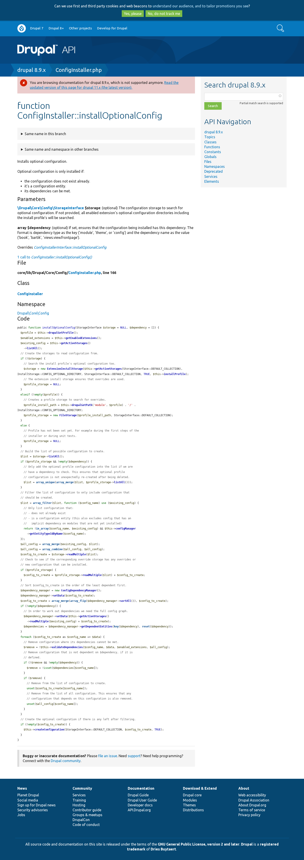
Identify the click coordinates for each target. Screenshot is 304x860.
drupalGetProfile (61, 332)
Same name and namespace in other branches (62, 149)
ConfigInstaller (30, 294)
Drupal (247, 844)
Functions (212, 147)
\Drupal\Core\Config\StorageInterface (50, 208)
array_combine (52, 549)
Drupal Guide (138, 795)
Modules (190, 800)
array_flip (78, 600)
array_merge (64, 482)
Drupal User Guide (142, 800)
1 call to (54, 257)
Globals (210, 157)
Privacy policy (249, 815)
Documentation (141, 788)
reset (146, 626)
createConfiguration (49, 729)
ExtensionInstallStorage (65, 368)
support (134, 756)
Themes (189, 805)
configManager (126, 528)
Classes (210, 142)
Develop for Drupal (112, 28)
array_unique (45, 482)
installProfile (175, 374)
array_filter (42, 503)
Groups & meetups (87, 815)
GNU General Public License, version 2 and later (198, 844)
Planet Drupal (28, 795)
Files (207, 162)
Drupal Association (253, 800)
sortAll (125, 600)
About (243, 788)
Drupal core (192, 795)
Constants (212, 152)
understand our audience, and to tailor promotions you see (200, 6)
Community (82, 788)
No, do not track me (164, 14)
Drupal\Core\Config (33, 313)
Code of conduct (86, 825)
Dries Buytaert (163, 849)
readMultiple (76, 554)
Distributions (193, 810)
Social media (27, 800)
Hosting (79, 805)
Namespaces (214, 166)
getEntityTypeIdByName (46, 533)
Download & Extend (200, 788)
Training (79, 800)
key (116, 626)
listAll (32, 348)
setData (58, 595)
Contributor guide (87, 810)
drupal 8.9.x (31, 70)
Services (210, 176)
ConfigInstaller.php (79, 70)
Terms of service (251, 810)
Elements (211, 181)
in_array (42, 528)
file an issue (107, 756)
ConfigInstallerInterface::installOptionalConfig (70, 247)
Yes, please (133, 14)
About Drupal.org (252, 805)
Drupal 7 (36, 28)
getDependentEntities (96, 626)
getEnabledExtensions (81, 338)
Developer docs (140, 805)
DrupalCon (81, 820)
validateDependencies (67, 647)
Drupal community (66, 761)
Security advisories (32, 810)
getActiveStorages (74, 343)
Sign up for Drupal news (36, 805)
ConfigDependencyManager (79, 590)
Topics (209, 137)
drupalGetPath (82, 405)
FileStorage (68, 415)
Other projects (80, 28)
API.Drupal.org (139, 810)
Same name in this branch (45, 134)
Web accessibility (252, 795)
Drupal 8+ (56, 28)
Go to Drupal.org (21, 28)
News (22, 788)
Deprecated (213, 171)
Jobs (21, 815)
